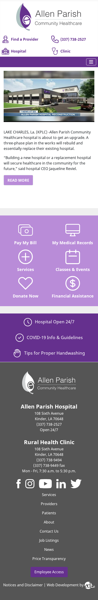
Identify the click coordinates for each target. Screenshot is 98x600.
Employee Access (49, 571)
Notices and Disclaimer (23, 584)
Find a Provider (24, 39)
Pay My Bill (25, 242)
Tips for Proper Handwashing (54, 353)
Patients (49, 512)
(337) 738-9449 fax (49, 465)
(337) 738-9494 (49, 459)
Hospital (18, 51)
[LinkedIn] (61, 483)
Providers (49, 503)
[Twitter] (76, 483)
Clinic (65, 51)
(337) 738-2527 (73, 39)
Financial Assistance (73, 296)
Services (25, 269)
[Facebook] (18, 483)
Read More (18, 180)
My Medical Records (72, 242)
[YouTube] (45, 483)
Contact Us (49, 531)
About (49, 522)
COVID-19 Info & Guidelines (54, 337)
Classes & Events (73, 269)
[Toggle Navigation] (91, 61)
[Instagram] (29, 483)
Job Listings (49, 540)
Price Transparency (49, 558)
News (49, 549)
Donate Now (25, 296)
